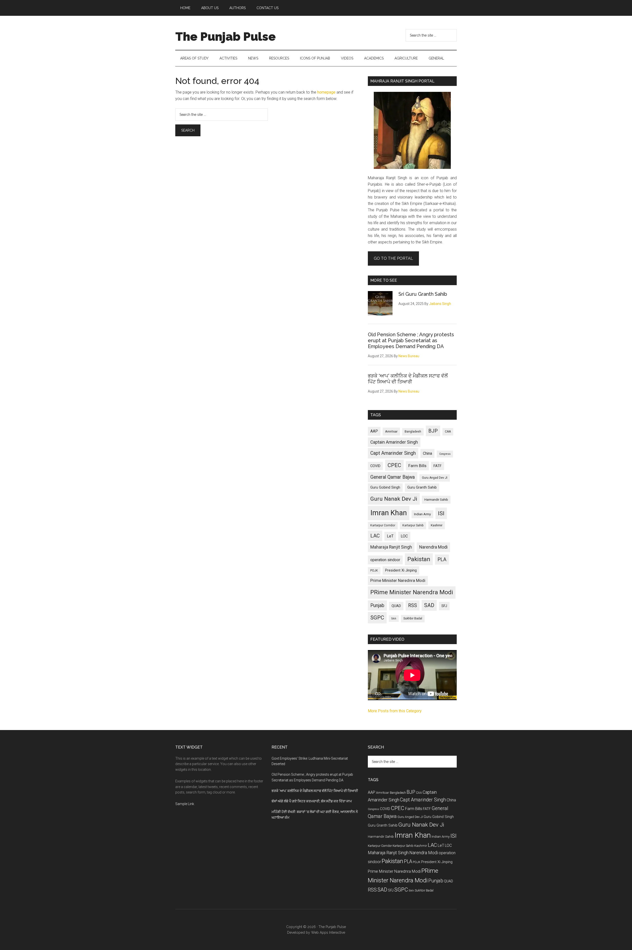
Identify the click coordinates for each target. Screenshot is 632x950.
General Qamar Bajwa (392, 477)
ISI (441, 513)
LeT (390, 536)
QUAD (396, 606)
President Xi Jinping (401, 570)
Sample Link (184, 804)
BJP (433, 431)
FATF (438, 466)
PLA (441, 559)
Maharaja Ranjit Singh (391, 547)
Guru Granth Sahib (422, 487)
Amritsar (391, 431)
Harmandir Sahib (436, 499)
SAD (429, 605)
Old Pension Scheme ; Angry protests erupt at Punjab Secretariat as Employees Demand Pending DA (411, 340)
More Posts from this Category (395, 711)
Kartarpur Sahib (413, 525)
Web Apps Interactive (328, 932)
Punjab (377, 605)
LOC (404, 536)
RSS (412, 605)
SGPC (377, 617)
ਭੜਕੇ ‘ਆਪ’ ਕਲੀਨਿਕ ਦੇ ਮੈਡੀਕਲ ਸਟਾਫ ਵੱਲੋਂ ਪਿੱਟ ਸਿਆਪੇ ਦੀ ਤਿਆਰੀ (408, 379)
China (427, 453)
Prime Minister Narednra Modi (397, 580)
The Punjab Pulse (225, 36)
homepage (326, 92)
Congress (445, 453)
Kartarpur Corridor (382, 525)
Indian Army (422, 514)
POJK (374, 570)
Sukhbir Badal (412, 618)
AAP (374, 431)
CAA (448, 431)
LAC (375, 536)
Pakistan (418, 559)
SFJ (444, 606)
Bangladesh (413, 431)
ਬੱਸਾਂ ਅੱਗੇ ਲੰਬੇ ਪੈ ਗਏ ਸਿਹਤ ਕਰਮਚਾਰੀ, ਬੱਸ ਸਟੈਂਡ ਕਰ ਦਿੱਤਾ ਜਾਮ (312, 801)
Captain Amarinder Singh (394, 442)
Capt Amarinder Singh (393, 453)
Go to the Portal (393, 258)
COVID (375, 466)
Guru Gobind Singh (385, 487)
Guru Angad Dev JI (434, 477)
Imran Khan (388, 513)
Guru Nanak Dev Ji (393, 498)
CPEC (394, 465)
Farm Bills (417, 465)
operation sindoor (385, 559)
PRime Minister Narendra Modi (411, 592)
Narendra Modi (433, 547)
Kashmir (436, 525)
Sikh (393, 618)
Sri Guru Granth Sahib (422, 294)
